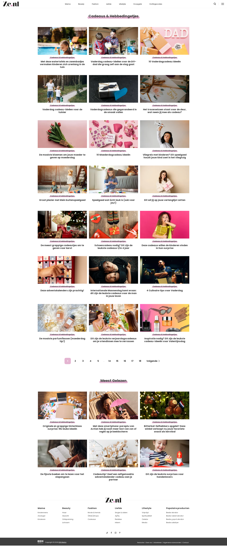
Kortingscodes (156, 4)
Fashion (95, 4)
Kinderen (41, 519)
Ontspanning (67, 519)
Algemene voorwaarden (172, 542)
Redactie (140, 542)
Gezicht (65, 516)
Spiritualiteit (147, 516)
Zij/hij (117, 516)
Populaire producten (177, 508)
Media (144, 522)
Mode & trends (94, 512)
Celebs (145, 519)
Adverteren (158, 542)
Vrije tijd (145, 512)
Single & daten (121, 512)
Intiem (117, 522)
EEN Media (62, 542)
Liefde (108, 4)
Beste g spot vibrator (175, 519)
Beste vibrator (172, 512)
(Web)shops (93, 516)
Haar (64, 512)
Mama (68, 4)
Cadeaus (92, 519)
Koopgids (138, 4)
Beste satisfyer (172, 522)
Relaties (118, 519)
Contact (186, 542)
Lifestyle (122, 4)
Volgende (151, 361)
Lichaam (65, 522)
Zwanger (41, 516)
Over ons (149, 542)
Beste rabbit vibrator (175, 516)
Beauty (81, 4)
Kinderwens (43, 512)
